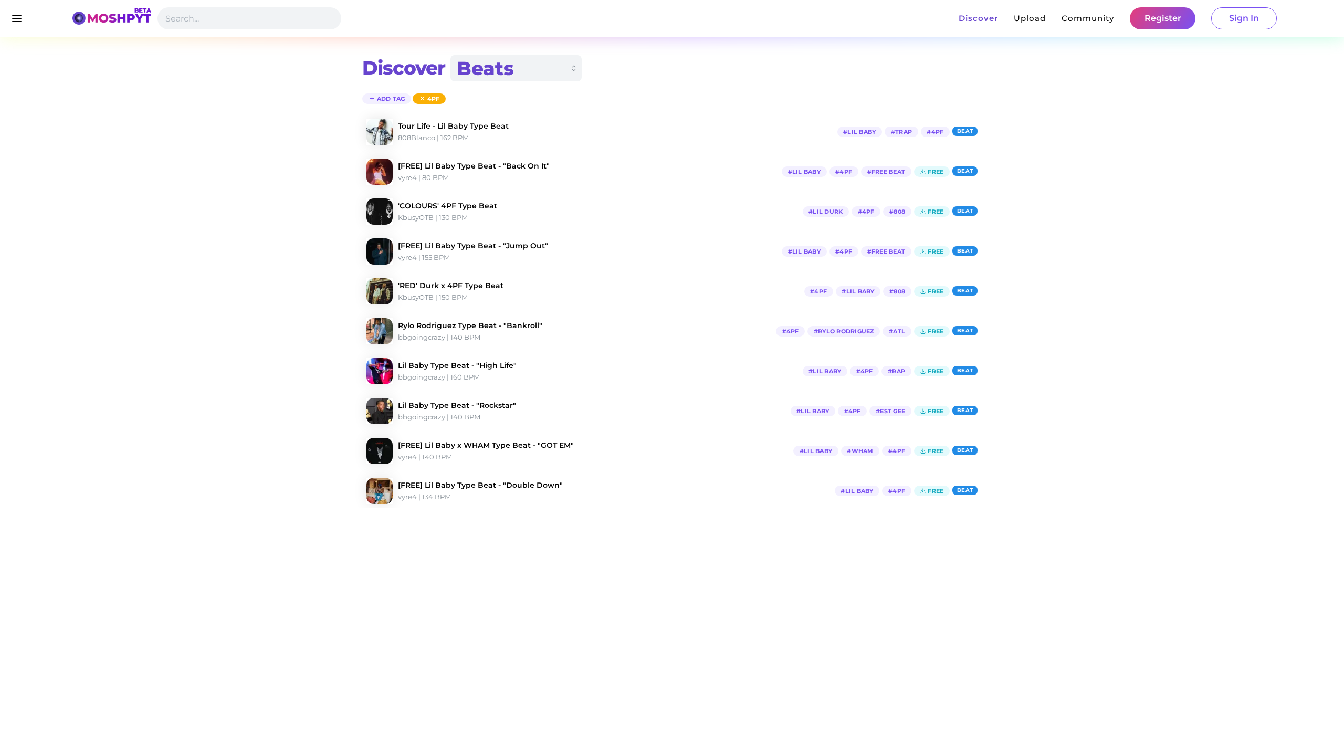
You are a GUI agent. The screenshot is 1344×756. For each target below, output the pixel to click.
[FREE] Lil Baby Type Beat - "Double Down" (480, 485)
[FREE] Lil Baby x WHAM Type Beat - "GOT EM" (486, 445)
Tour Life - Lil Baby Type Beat (453, 126)
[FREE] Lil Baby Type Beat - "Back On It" (474, 166)
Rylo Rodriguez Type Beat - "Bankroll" (470, 325)
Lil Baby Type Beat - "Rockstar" (457, 405)
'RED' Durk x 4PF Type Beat (450, 285)
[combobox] (516, 68)
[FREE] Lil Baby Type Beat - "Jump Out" (473, 245)
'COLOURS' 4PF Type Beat (447, 206)
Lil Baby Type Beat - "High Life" (457, 365)
